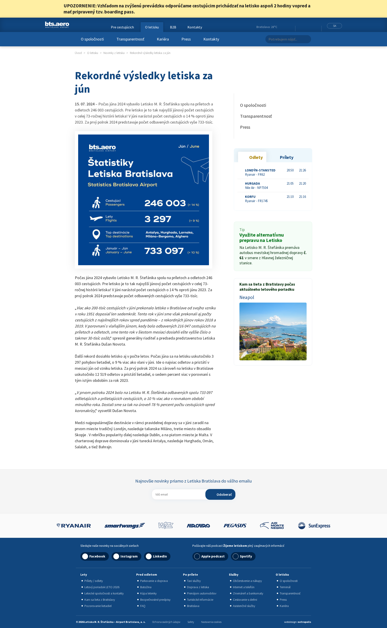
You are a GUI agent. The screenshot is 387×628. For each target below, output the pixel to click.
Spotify (246, 556)
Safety (190, 622)
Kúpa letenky (148, 593)
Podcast (317, 27)
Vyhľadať (306, 39)
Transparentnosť (130, 39)
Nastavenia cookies (211, 622)
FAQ (142, 606)
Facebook (299, 27)
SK (334, 26)
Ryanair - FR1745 (256, 198)
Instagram (305, 27)
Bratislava (193, 606)
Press (186, 39)
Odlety (256, 157)
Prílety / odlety (93, 581)
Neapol (246, 297)
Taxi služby (194, 581)
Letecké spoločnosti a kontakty (104, 593)
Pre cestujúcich (122, 27)
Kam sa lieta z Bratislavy (99, 600)
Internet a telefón (243, 587)
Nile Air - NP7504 (256, 185)
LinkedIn (310, 27)
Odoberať (224, 494)
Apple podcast (213, 556)
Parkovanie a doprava (154, 581)
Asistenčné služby (244, 606)
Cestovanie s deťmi (245, 600)
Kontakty (211, 39)
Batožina (145, 587)
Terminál (285, 587)
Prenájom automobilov (201, 593)
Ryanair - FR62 (260, 172)
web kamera (290, 26)
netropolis (304, 622)
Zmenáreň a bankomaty (248, 593)
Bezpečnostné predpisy (155, 600)
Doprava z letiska (198, 587)
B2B (173, 27)
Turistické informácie (200, 600)
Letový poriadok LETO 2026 (101, 587)
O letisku (152, 27)
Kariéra (163, 39)
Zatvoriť (320, 9)
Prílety (286, 157)
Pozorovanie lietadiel (98, 606)
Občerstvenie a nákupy (247, 581)
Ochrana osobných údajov (166, 622)
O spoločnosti (92, 39)
